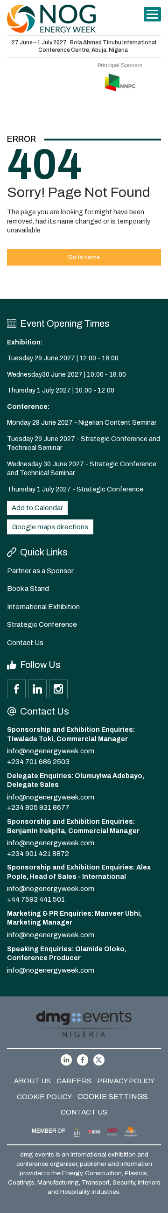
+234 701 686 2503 (38, 761)
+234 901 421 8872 (38, 853)
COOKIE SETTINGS (112, 1097)
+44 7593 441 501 (36, 899)
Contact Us (25, 642)
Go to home (84, 257)
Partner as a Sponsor (40, 571)
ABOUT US (32, 1081)
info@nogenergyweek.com (50, 751)
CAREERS (73, 1081)
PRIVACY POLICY (125, 1081)
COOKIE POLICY (44, 1097)
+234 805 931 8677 (38, 807)
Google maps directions (50, 527)
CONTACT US (84, 1112)
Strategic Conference (42, 624)
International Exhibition (43, 606)
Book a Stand (28, 588)
